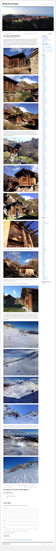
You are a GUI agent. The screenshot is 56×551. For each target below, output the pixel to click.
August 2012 (44, 198)
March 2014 (44, 179)
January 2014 (44, 181)
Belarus (44, 221)
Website (4, 527)
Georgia (44, 234)
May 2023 (44, 85)
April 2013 (44, 190)
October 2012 (44, 196)
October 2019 (44, 126)
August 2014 (44, 174)
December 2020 (45, 112)
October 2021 (44, 102)
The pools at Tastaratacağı (7, 33)
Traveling (44, 272)
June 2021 (44, 106)
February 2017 (44, 157)
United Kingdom (45, 278)
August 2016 (44, 163)
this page (9, 131)
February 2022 (44, 98)
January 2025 (44, 65)
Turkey (43, 274)
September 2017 (45, 150)
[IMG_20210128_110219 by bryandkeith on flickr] (20, 219)
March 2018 (44, 144)
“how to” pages (15, 29)
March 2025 (44, 63)
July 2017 (44, 152)
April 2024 (44, 74)
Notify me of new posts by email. (9, 533)
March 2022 (44, 97)
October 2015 (44, 166)
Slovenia (44, 263)
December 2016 (45, 159)
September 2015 (45, 167)
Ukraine (44, 275)
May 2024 (44, 73)
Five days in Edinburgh (46, 37)
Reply (7, 497)
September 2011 (45, 209)
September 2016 (45, 162)
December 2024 (45, 66)
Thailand (44, 271)
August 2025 (44, 58)
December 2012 (45, 194)
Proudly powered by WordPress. (47, 543)
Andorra (44, 219)
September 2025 (45, 57)
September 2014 (45, 173)
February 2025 (44, 64)
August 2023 (44, 82)
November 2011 (45, 207)
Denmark (44, 229)
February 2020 (44, 122)
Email (4, 523)
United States (44, 279)
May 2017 (44, 154)
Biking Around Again (10, 4)
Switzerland (44, 269)
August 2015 (44, 168)
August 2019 (44, 128)
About (7, 29)
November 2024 (45, 67)
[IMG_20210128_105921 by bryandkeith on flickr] (20, 101)
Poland (43, 254)
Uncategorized (44, 276)
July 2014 (44, 175)
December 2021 (45, 100)
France (43, 233)
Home (4, 29)
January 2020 (44, 123)
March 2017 (44, 156)
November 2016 (45, 160)
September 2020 (45, 115)
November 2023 (45, 79)
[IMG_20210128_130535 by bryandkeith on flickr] (20, 347)
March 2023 (44, 86)
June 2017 (44, 153)
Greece (43, 236)
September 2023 (45, 81)
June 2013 (44, 188)
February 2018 (44, 145)
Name (4, 520)
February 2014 (44, 180)
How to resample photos (49, 46)
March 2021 (44, 109)
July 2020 (44, 117)
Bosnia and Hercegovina (46, 223)
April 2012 (44, 202)
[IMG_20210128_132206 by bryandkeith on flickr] (20, 375)
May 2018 (44, 142)
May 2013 (44, 189)
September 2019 (45, 127)
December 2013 (45, 182)
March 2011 (44, 215)
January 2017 (44, 158)
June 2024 (44, 72)
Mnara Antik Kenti (45, 41)
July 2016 (44, 164)
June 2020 (44, 118)
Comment (5, 507)
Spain (43, 266)
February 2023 (44, 87)
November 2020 (45, 113)
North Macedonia (45, 250)
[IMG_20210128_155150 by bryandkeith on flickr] (20, 455)
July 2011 (44, 211)
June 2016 (44, 165)
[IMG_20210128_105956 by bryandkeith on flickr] (20, 129)
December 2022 (45, 88)
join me (10, 29)
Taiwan (43, 270)
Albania (44, 218)
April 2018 (44, 143)
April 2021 (44, 108)
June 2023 (44, 84)
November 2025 (45, 55)
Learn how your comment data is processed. (24, 539)
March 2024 (44, 75)
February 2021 (44, 110)
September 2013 (45, 185)
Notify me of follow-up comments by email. (10, 532)
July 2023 (44, 83)
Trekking (44, 273)
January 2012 (44, 205)
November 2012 (45, 195)
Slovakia (44, 262)
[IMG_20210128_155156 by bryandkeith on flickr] (20, 483)
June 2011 (44, 212)
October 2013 (44, 184)
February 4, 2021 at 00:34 (10, 493)
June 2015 (44, 170)
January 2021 (44, 111)
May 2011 (44, 213)
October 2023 (44, 80)
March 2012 (44, 203)
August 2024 (44, 70)
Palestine (44, 252)
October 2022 (44, 90)
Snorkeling (44, 264)
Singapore (44, 260)
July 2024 (44, 71)
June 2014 (44, 176)
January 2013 (44, 193)
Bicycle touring (44, 222)
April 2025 (44, 62)
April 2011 (44, 214)
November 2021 (45, 101)
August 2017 (44, 151)
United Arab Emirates (45, 277)
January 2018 (44, 146)
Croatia (43, 227)
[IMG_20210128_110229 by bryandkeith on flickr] (20, 311)
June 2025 (44, 60)
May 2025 (44, 61)
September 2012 (45, 197)
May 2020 (44, 119)
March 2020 (44, 121)
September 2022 (45, 91)
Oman (43, 251)
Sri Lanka (44, 267)
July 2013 (44, 187)
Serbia (43, 259)
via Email (44, 283)
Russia (43, 257)
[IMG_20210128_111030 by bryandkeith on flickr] (20, 191)
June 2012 (44, 200)
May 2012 (44, 201)
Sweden (44, 268)
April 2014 (44, 178)
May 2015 (44, 171)
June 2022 (44, 94)
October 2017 (44, 149)
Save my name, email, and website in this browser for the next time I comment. (16, 530)
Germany (44, 235)
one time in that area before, (12, 43)
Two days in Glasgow (45, 38)
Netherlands (44, 249)
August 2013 (44, 186)
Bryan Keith (14, 37)
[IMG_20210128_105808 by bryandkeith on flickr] (20, 74)
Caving (43, 224)
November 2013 (45, 183)
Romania (44, 256)
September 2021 (45, 103)
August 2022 (44, 92)
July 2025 (44, 59)
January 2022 (44, 99)
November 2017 (45, 148)
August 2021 (44, 104)
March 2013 (44, 191)
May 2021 (44, 107)
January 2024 (44, 77)
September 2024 (45, 69)
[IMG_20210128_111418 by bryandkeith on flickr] (20, 277)
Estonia (43, 231)
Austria (43, 220)
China (43, 225)
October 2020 (44, 114)
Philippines (44, 253)
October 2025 (44, 56)
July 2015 (44, 169)
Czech (43, 228)
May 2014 (44, 177)
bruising (17, 427)
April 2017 (44, 155)
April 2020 (44, 120)
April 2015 (44, 172)
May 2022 (44, 95)
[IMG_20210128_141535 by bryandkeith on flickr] (20, 423)
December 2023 (45, 78)
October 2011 (44, 208)
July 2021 (44, 105)
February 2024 (44, 76)
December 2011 (45, 206)
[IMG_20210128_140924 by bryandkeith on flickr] (20, 402)
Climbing (44, 226)
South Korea (44, 265)
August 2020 (44, 116)
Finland (44, 232)
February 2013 (44, 192)
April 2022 (44, 96)
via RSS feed (44, 282)
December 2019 (45, 124)
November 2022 (45, 89)
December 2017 (45, 147)
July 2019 (44, 129)
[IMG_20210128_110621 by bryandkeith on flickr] (20, 247)
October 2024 (44, 68)
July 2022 (44, 93)
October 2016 (44, 161)
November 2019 (45, 125)
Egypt (43, 230)
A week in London (45, 36)
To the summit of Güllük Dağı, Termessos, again (31, 33)
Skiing (43, 261)
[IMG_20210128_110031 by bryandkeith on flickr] (20, 163)
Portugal (44, 255)
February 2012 (44, 204)
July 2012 (44, 199)
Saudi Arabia (44, 258)
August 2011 (44, 210)
